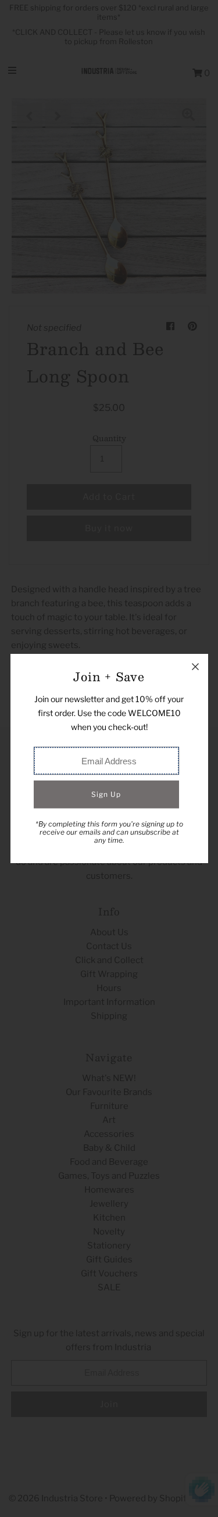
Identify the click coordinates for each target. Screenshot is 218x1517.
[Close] (195, 666)
